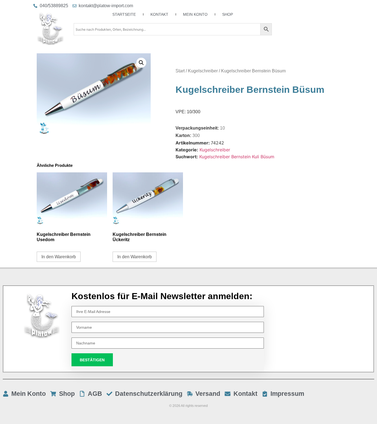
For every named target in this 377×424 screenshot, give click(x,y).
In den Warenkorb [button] (58, 256)
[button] (141, 63)
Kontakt (159, 14)
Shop (227, 14)
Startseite (124, 14)
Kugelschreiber (203, 71)
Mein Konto (195, 14)
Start (180, 71)
